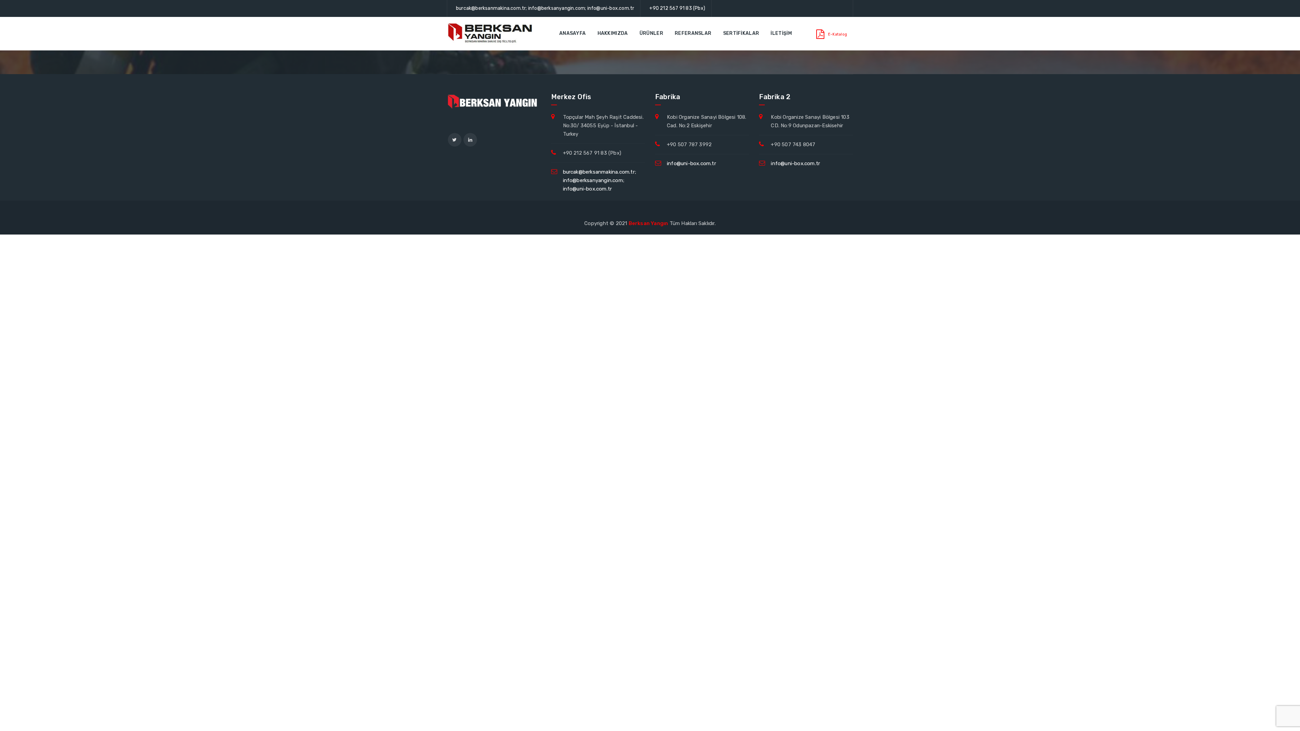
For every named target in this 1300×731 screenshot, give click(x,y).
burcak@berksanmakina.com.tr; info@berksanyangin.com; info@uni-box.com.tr (545, 8)
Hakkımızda (613, 33)
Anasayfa (572, 33)
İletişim (781, 33)
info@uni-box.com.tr (691, 163)
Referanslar (693, 33)
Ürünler (651, 33)
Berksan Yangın (648, 223)
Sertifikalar (741, 33)
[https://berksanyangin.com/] (491, 33)
